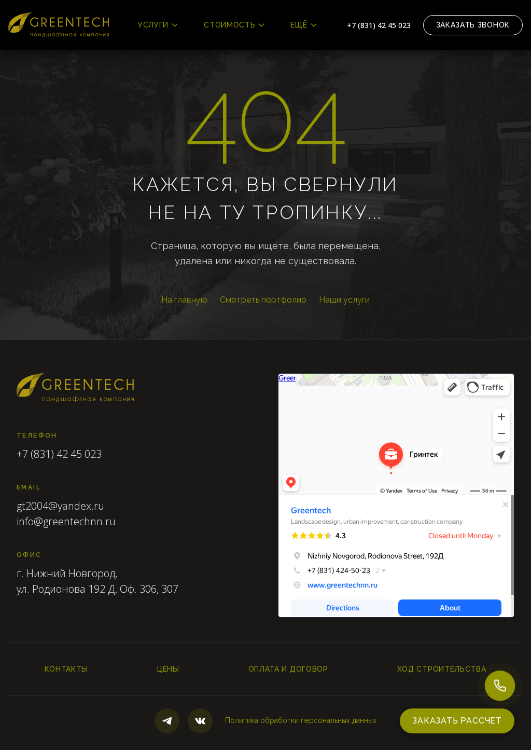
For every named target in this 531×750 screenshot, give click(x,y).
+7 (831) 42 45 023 (379, 25)
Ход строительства (441, 669)
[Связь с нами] (499, 685)
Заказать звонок (473, 25)
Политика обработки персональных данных (300, 720)
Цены (168, 669)
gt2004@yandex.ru (60, 506)
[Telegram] (167, 720)
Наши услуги (344, 300)
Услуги (153, 25)
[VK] (200, 720)
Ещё (298, 25)
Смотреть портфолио (263, 300)
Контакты (66, 669)
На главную (184, 300)
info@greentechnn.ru (66, 521)
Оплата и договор (288, 669)
